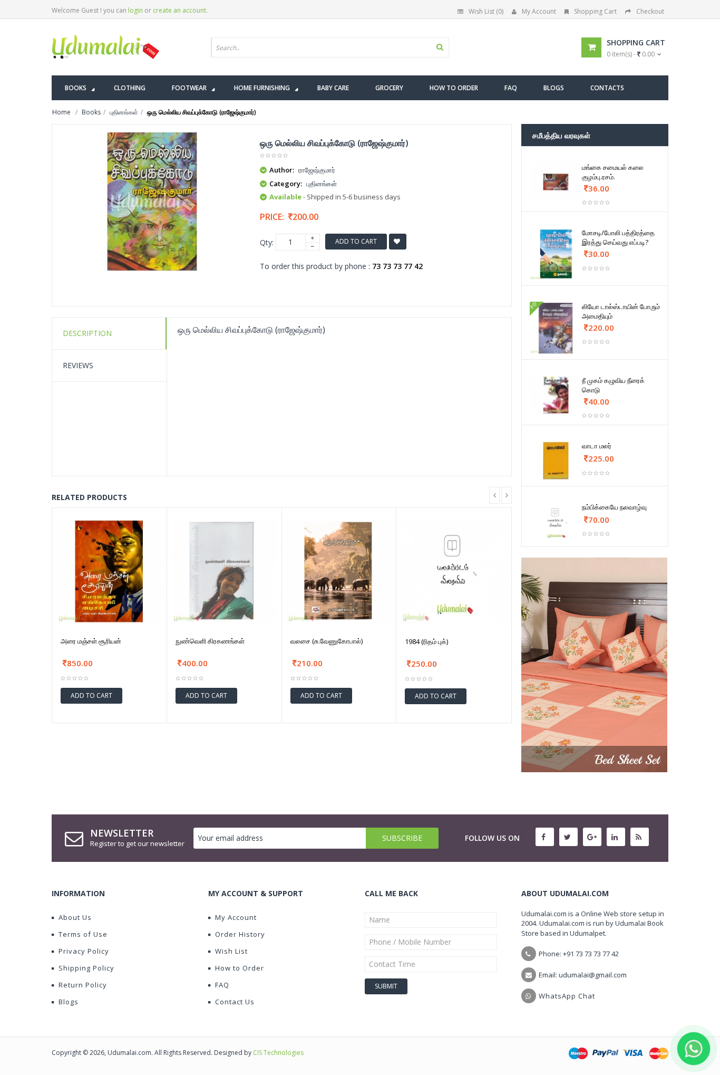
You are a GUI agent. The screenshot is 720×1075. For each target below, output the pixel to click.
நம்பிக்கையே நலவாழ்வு (614, 507)
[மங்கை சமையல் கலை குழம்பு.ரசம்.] (556, 181)
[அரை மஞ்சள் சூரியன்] (109, 571)
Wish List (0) (486, 11)
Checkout (650, 11)
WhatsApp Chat (567, 996)
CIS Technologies (278, 1052)
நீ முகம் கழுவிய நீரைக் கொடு (613, 385)
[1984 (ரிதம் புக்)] (454, 571)
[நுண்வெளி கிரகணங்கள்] (224, 571)
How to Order (239, 968)
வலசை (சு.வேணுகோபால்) (326, 641)
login (135, 10)
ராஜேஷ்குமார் (316, 170)
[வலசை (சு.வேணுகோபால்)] (339, 571)
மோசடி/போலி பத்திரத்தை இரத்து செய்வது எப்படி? (618, 237)
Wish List (231, 951)
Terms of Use (83, 934)
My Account (539, 11)
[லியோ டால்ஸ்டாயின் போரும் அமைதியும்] (556, 328)
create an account (179, 10)
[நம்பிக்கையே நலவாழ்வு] (556, 521)
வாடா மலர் (596, 445)
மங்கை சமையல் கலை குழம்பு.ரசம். (613, 171)
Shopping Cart (595, 11)
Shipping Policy (86, 968)
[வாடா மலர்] (556, 460)
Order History (240, 934)
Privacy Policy (84, 951)
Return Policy (83, 985)
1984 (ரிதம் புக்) (426, 641)
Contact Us (235, 1001)
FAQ (222, 985)
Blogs (69, 1001)
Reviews (78, 365)
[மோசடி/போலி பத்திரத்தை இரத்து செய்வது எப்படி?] (556, 254)
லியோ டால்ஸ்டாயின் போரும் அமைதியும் (621, 311)
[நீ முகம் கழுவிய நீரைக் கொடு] (556, 395)
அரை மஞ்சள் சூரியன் (91, 641)
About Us (75, 917)
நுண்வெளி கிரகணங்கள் (210, 641)
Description (87, 333)
